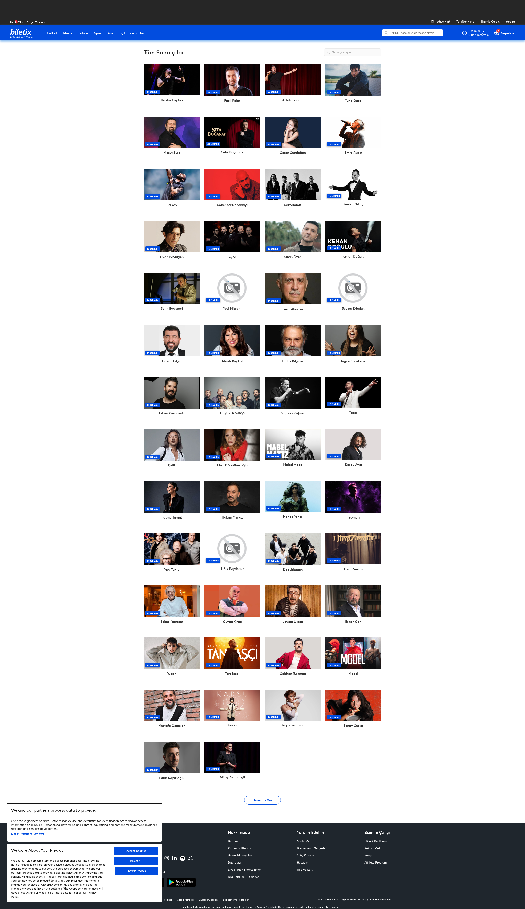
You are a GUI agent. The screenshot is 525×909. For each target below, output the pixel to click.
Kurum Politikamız (239, 848)
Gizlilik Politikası (164, 899)
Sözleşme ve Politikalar (236, 899)
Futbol (52, 33)
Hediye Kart (442, 21)
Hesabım (302, 862)
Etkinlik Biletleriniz (376, 841)
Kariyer (369, 855)
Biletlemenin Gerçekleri (312, 848)
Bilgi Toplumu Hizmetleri (243, 877)
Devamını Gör (262, 800)
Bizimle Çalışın (490, 21)
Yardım (510, 21)
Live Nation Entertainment (245, 870)
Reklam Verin (372, 848)
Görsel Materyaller (240, 855)
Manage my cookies (209, 900)
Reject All (136, 861)
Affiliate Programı (375, 862)
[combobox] (415, 33)
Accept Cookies (136, 851)
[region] (84, 852)
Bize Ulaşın (235, 862)
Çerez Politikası (185, 899)
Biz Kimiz (234, 841)
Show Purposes (136, 871)
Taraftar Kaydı (465, 21)
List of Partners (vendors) (28, 833)
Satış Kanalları (306, 855)
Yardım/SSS (304, 841)
